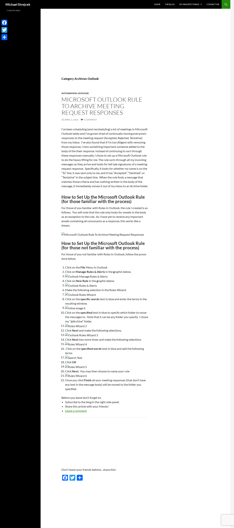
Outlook (83, 93)
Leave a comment (76, 410)
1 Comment (90, 119)
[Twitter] (4, 30)
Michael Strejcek (17, 4)
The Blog (170, 4)
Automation (69, 93)
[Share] (4, 37)
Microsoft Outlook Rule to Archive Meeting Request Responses (101, 106)
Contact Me (213, 4)
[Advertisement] (102, 49)
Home (157, 4)
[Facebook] (4, 22)
